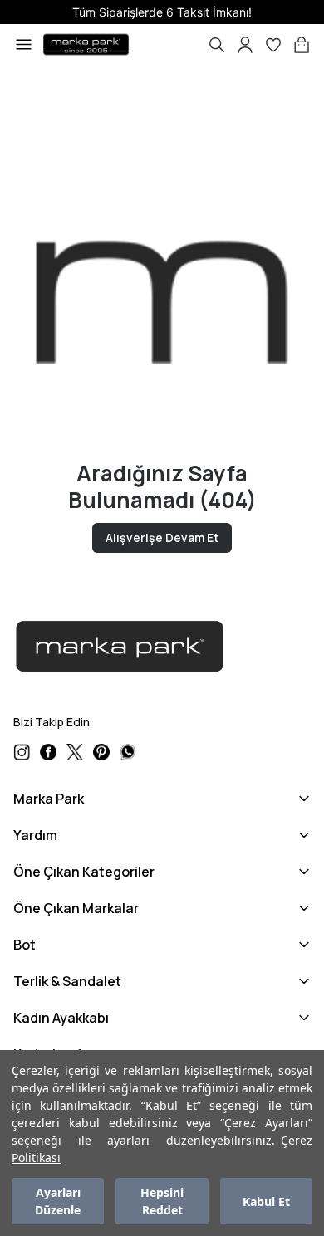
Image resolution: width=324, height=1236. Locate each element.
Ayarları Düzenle (58, 1201)
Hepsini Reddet (162, 1201)
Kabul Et (266, 1201)
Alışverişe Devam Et (162, 537)
